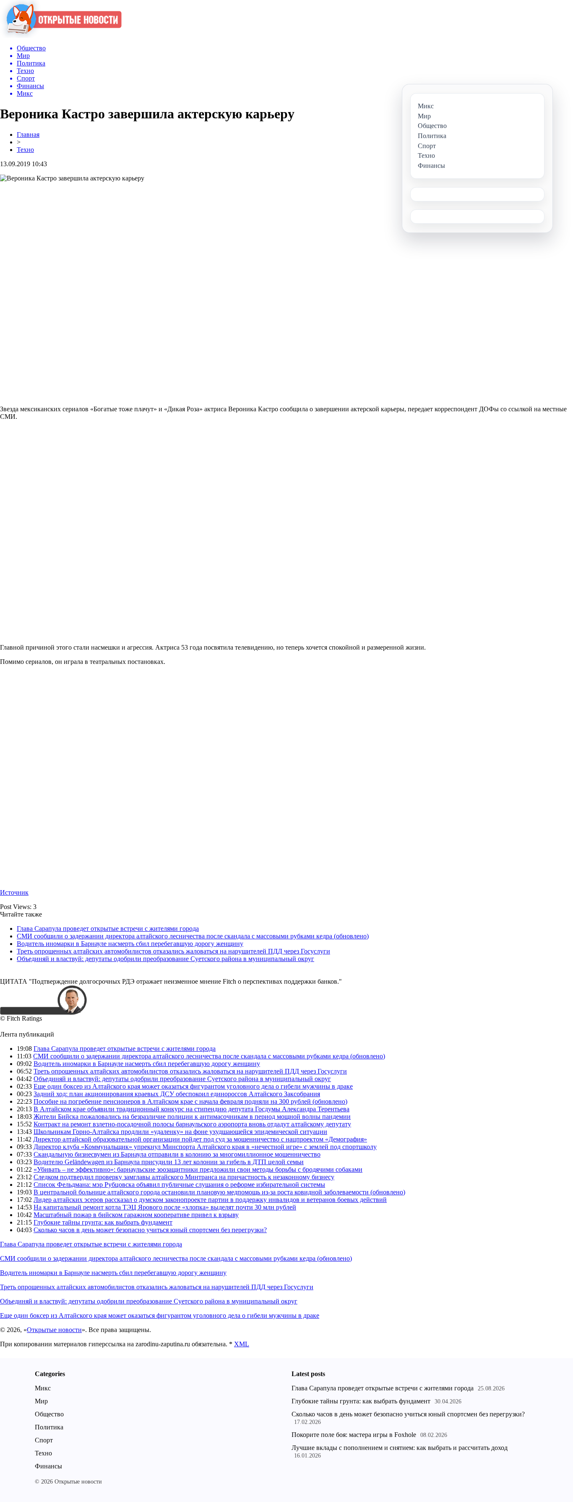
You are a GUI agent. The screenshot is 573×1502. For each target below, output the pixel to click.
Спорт (44, 1440)
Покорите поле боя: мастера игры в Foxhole (354, 1434)
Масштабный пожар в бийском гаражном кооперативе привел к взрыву (136, 1214)
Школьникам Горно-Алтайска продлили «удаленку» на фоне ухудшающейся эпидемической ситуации (180, 1131)
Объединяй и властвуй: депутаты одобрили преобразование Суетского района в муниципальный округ (165, 958)
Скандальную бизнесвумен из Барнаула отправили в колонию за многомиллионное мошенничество (177, 1154)
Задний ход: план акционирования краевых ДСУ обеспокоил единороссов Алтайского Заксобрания (177, 1093)
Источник (14, 892)
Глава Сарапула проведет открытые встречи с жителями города (108, 928)
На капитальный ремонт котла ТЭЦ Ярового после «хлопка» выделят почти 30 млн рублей (165, 1207)
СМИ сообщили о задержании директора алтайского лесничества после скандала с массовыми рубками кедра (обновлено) (193, 936)
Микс (43, 1388)
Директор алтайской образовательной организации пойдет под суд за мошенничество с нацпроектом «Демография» (200, 1139)
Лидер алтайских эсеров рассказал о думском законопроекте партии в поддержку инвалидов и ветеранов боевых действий (210, 1199)
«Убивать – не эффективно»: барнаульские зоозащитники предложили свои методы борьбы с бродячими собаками (198, 1169)
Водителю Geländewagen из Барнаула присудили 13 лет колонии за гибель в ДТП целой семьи (169, 1161)
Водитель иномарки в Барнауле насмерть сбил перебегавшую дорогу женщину (130, 943)
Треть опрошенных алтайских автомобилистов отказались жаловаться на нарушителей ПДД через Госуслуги (173, 951)
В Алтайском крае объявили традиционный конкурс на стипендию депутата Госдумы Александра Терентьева (191, 1109)
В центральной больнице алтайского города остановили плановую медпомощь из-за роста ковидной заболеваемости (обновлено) (219, 1192)
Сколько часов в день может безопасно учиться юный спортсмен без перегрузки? (150, 1229)
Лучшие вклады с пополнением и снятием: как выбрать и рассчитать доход (400, 1447)
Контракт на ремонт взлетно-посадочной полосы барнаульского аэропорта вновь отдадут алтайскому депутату (192, 1124)
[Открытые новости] (61, 35)
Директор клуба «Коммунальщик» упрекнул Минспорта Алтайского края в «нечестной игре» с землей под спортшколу (205, 1146)
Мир (41, 1401)
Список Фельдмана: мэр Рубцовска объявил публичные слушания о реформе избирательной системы (179, 1184)
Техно (25, 149)
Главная (28, 134)
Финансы (48, 1466)
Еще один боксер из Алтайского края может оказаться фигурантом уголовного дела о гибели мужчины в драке (193, 1086)
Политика (49, 1427)
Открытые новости (54, 1329)
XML (241, 1344)
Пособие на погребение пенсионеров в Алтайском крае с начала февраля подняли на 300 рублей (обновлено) (190, 1101)
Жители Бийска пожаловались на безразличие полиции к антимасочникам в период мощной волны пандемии (192, 1116)
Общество (49, 1414)
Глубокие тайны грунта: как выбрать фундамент (103, 1222)
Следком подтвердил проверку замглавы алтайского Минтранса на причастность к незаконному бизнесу (184, 1177)
